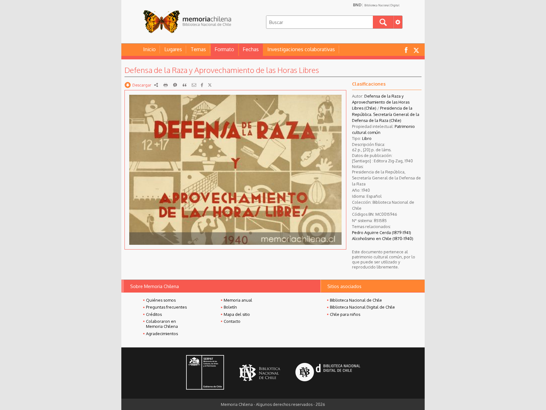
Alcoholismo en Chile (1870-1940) (382, 238)
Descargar (141, 84)
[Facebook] (202, 85)
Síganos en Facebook (406, 50)
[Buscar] (383, 22)
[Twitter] (210, 85)
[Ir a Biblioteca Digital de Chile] (328, 373)
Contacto (232, 321)
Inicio (149, 49)
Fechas (251, 49)
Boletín (230, 307)
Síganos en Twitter (416, 50)
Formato (224, 49)
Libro (367, 138)
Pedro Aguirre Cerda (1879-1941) (381, 232)
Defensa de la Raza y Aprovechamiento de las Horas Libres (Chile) (381, 102)
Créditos (154, 314)
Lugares (173, 49)
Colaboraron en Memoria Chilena (162, 324)
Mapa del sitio (237, 314)
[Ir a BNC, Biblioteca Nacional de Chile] (260, 373)
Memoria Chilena (187, 21)
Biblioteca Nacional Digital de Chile (362, 307)
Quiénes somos (161, 300)
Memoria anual (238, 300)
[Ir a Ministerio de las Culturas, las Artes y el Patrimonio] (205, 373)
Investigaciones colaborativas (301, 49)
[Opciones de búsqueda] (397, 22)
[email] (194, 85)
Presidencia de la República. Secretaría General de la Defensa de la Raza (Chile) (385, 114)
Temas (198, 49)
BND (376, 4)
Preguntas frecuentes (166, 307)
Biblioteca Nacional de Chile (356, 300)
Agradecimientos (162, 333)
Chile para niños (345, 314)
